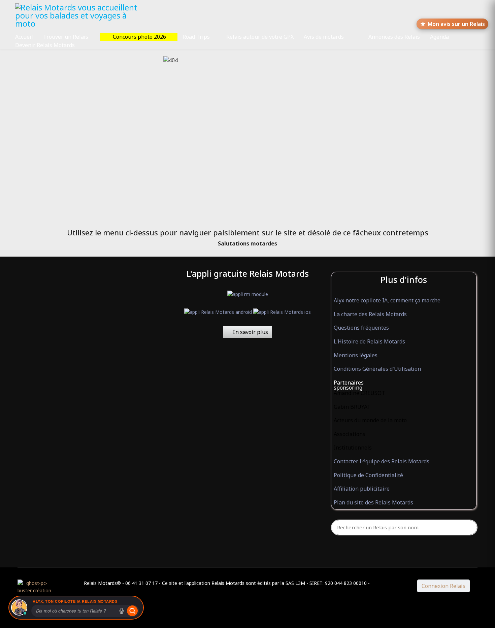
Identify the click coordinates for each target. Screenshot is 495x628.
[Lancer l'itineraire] (132, 610)
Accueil (24, 36)
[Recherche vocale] (121, 610)
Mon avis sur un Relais (456, 24)
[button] (404, 382)
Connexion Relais (443, 586)
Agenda (439, 36)
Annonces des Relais (394, 36)
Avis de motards (324, 36)
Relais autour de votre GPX (260, 36)
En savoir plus (249, 332)
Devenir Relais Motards (45, 45)
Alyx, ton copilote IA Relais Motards (75, 601)
